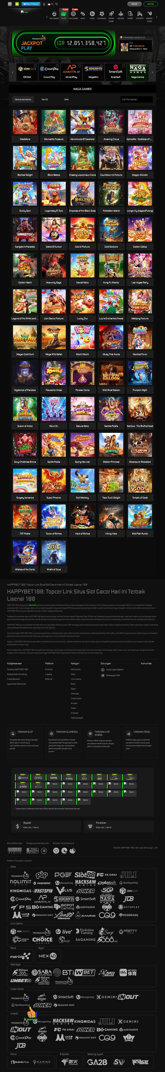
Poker (130, 18)
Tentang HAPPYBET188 (17, 669)
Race (83, 18)
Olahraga (101, 18)
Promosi (49, 669)
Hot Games (54, 18)
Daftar (150, 4)
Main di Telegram (32, 4)
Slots (63, 18)
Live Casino (73, 18)
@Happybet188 (113, 675)
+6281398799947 (115, 669)
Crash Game (111, 19)
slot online (32, 605)
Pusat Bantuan (13, 679)
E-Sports (140, 18)
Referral (48, 679)
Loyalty (48, 674)
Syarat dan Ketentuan (16, 684)
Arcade (121, 18)
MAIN (142, 337)
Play (26, 48)
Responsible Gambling (17, 674)
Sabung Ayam (149, 19)
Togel (92, 18)
